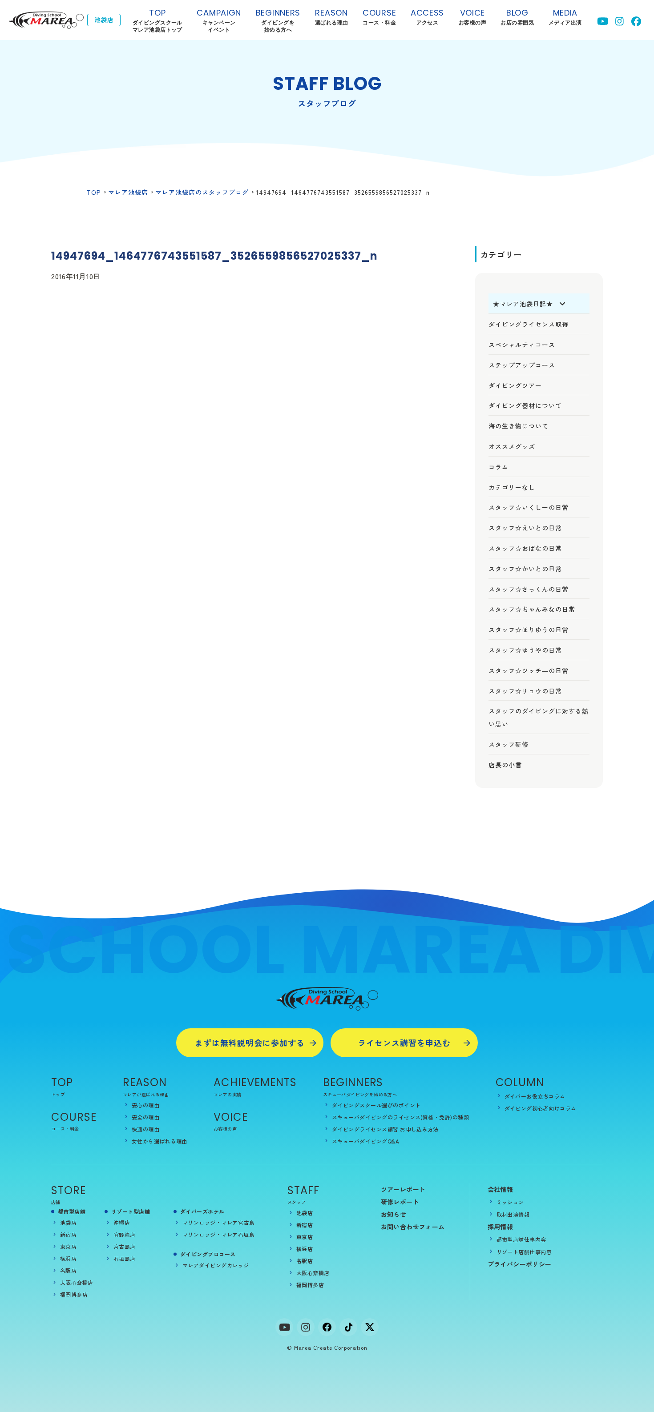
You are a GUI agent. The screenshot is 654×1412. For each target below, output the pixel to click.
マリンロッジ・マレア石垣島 (218, 1234)
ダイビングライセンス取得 (528, 324)
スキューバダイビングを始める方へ (360, 1094)
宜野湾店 (124, 1234)
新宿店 (68, 1234)
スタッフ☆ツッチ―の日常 (528, 670)
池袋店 (68, 1222)
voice (472, 16)
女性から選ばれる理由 (159, 1141)
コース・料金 (65, 1128)
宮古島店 (124, 1246)
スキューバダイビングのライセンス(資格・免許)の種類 (400, 1117)
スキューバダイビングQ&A (365, 1141)
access (427, 16)
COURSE (74, 1117)
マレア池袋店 (128, 192)
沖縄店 (121, 1222)
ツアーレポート (403, 1189)
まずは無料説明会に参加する (250, 1042)
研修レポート (400, 1201)
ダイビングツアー (515, 385)
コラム (498, 466)
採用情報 (500, 1226)
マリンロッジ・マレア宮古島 (218, 1222)
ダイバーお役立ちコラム (535, 1096)
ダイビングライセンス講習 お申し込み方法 (385, 1129)
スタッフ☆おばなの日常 (525, 548)
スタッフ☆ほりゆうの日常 (528, 629)
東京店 (68, 1246)
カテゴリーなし (511, 487)
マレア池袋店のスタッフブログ (202, 192)
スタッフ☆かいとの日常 (525, 568)
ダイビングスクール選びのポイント (376, 1105)
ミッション (510, 1202)
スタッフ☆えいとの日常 (525, 527)
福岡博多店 (74, 1294)
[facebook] (327, 1327)
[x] (370, 1327)
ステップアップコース (521, 365)
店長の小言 (505, 764)
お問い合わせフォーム (413, 1226)
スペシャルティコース (521, 344)
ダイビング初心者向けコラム (541, 1108)
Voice (231, 1117)
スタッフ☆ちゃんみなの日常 (531, 609)
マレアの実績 (227, 1094)
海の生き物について (518, 425)
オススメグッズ (511, 446)
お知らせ (394, 1214)
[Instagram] (306, 1327)
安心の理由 (145, 1105)
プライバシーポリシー (520, 1264)
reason (331, 16)
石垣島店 (124, 1258)
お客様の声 (225, 1128)
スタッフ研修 (508, 744)
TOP (157, 20)
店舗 (56, 1202)
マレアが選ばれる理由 (146, 1094)
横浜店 (68, 1258)
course (379, 16)
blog (517, 16)
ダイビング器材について (525, 405)
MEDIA (565, 16)
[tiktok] (348, 1327)
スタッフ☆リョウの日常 (525, 690)
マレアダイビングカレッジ (215, 1265)
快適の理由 (145, 1129)
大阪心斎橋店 (76, 1282)
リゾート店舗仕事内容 (524, 1252)
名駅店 (68, 1270)
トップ (58, 1094)
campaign (219, 20)
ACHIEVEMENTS (255, 1082)
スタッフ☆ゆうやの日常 (525, 650)
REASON (145, 1082)
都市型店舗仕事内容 (521, 1239)
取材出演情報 (513, 1214)
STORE (68, 1190)
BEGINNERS (278, 20)
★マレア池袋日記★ (523, 303)
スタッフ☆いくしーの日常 (528, 507)
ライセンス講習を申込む (404, 1042)
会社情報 (500, 1189)
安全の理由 (145, 1117)
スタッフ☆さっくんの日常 (528, 589)
